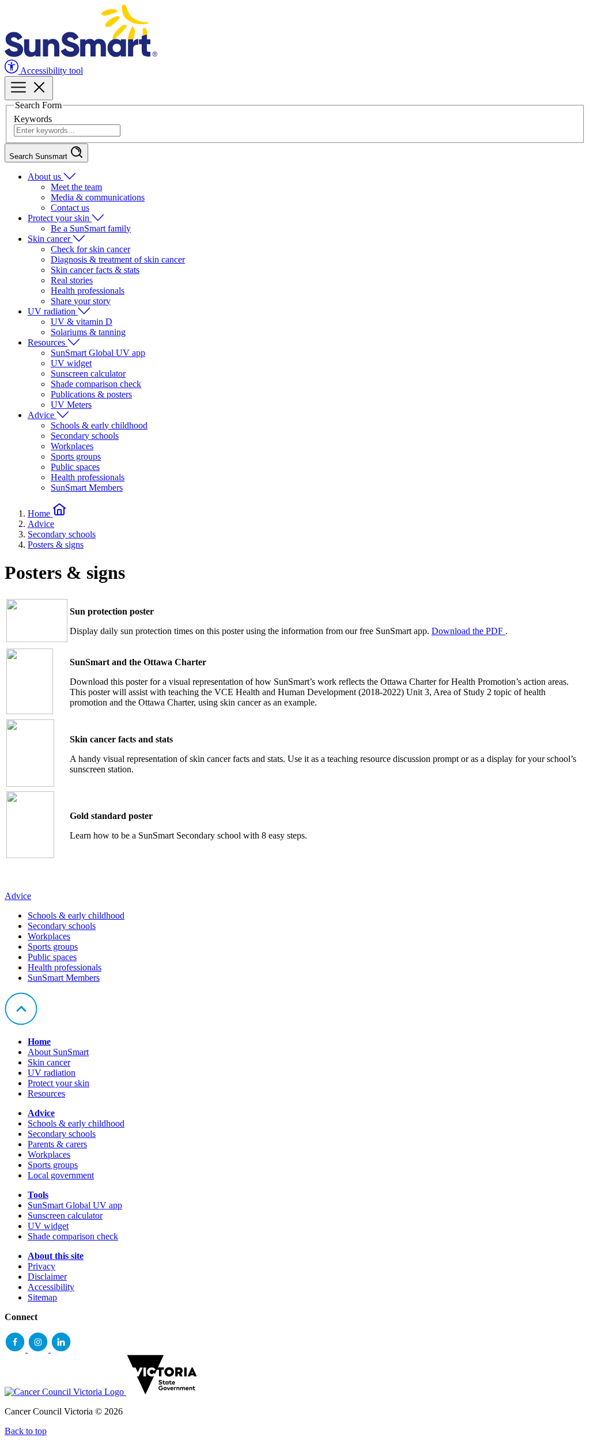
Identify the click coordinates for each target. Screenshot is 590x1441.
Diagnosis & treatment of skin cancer (118, 259)
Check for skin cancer (90, 249)
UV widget (71, 363)
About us (45, 176)
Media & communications (98, 197)
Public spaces (75, 467)
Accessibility (51, 1287)
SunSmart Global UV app (98, 353)
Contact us (70, 208)
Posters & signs (56, 544)
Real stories (72, 280)
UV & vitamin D (81, 322)
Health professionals (87, 290)
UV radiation (53, 311)
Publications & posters (91, 394)
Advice (42, 415)
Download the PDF (468, 631)
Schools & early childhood (99, 425)
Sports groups (76, 456)
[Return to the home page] (81, 54)
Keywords (33, 119)
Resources (47, 342)
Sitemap (42, 1297)
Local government (61, 1175)
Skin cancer (50, 239)
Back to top (26, 1431)
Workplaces (72, 446)
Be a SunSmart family (91, 228)
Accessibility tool (50, 70)
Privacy (41, 1266)
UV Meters (71, 404)
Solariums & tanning (88, 332)
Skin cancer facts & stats (95, 270)
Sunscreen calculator (88, 373)
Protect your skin (60, 218)
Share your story (81, 301)
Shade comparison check (96, 384)
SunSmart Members (87, 487)
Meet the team (76, 187)
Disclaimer (47, 1276)
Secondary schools (85, 436)
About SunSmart (58, 1052)
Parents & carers (57, 1144)
